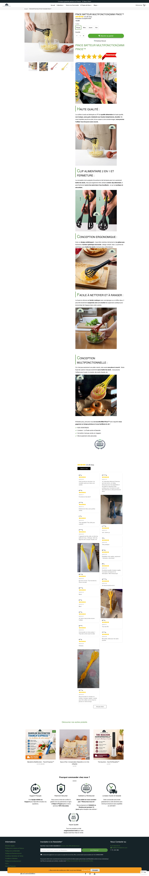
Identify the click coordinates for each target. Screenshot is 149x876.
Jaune (90, 27)
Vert (96, 27)
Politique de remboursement (13, 861)
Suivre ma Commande (72, 5)
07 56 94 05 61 (115, 846)
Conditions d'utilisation (11, 858)
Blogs (95, 5)
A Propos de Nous (85, 5)
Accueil (53, 5)
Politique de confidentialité (12, 851)
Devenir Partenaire (10, 866)
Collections (60, 5)
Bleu (84, 27)
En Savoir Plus (86, 870)
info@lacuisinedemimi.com (119, 847)
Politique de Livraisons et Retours (14, 848)
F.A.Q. (7, 863)
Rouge (78, 27)
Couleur (77, 24)
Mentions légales (10, 846)
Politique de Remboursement (13, 853)
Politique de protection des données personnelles (79, 861)
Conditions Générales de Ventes (14, 856)
